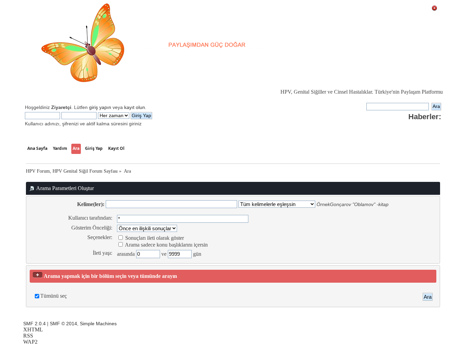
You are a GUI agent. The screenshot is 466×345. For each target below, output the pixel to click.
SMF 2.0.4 (34, 323)
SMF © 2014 (63, 323)
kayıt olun (134, 107)
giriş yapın (100, 107)
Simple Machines (98, 323)
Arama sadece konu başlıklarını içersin (166, 245)
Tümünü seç (53, 296)
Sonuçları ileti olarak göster (154, 238)
